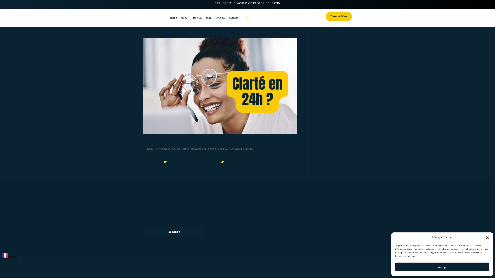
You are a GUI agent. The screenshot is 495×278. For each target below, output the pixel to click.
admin (150, 148)
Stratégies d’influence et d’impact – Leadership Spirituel (222, 148)
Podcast (220, 17)
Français (12, 256)
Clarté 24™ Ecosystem (328, 207)
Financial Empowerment (232, 224)
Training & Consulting (328, 224)
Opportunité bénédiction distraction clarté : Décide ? (202, 142)
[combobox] (9, 256)
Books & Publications (327, 218)
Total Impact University (328, 213)
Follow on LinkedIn (277, 218)
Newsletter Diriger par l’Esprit (172, 148)
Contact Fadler (274, 207)
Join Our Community (278, 213)
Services (197, 17)
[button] (487, 238)
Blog (208, 17)
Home (173, 17)
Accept (442, 267)
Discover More (338, 16)
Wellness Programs (228, 218)
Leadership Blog (227, 207)
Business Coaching (228, 213)
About (184, 17)
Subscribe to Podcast (278, 224)
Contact (233, 17)
